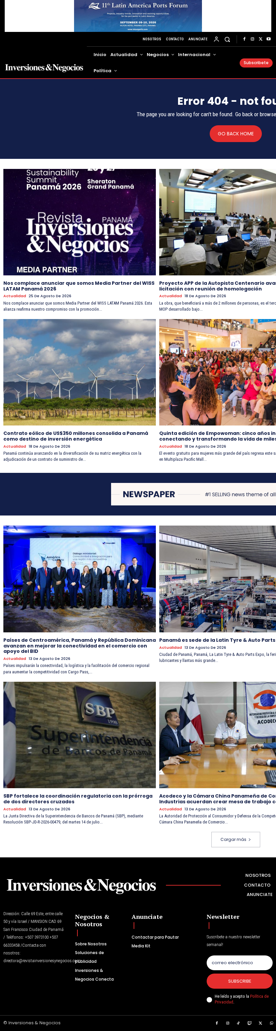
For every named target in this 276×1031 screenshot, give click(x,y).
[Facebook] (244, 39)
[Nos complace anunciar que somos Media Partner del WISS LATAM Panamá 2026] (79, 222)
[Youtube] (269, 39)
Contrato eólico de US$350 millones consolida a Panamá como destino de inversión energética (75, 436)
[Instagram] (252, 39)
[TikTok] (238, 1023)
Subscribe (239, 981)
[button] (227, 39)
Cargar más (233, 839)
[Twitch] (249, 1023)
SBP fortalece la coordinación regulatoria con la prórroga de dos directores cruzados (77, 799)
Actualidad (14, 296)
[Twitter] (260, 39)
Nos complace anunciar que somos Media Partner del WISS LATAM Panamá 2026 (78, 286)
